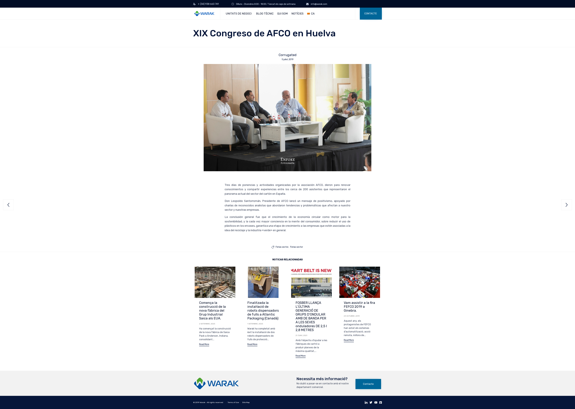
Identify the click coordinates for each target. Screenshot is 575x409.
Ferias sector (282, 247)
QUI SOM (282, 13)
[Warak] (204, 13)
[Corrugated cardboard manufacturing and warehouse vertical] (216, 388)
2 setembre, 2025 (207, 324)
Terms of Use (233, 402)
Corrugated (287, 55)
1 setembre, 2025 (255, 324)
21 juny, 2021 (301, 335)
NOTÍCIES (297, 13)
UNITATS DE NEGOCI (239, 13)
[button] (371, 14)
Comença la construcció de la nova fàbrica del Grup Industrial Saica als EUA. (212, 310)
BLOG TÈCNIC (265, 13)
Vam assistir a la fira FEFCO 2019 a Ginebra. (359, 307)
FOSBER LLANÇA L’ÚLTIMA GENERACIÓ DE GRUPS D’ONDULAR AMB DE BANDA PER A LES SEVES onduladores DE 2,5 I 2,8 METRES (311, 316)
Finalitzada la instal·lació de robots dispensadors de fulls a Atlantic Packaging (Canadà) (263, 310)
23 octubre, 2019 (352, 316)
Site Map (246, 402)
